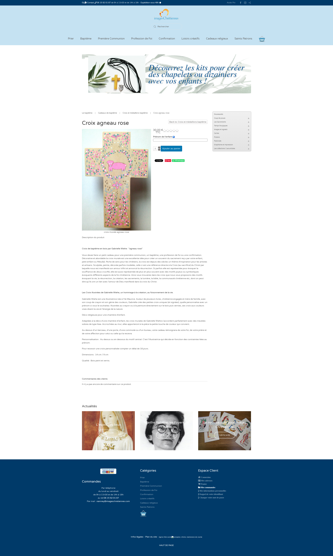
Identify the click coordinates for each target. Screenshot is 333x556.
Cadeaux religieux (149, 503)
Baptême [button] (85, 38)
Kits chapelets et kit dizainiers (166, 64)
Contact (90, 3)
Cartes (216, 133)
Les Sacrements (220, 122)
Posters (217, 137)
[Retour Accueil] (166, 14)
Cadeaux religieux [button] (217, 38)
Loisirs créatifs (147, 498)
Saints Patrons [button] (243, 38)
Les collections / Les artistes (224, 148)
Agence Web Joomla (165, 537)
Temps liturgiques (221, 126)
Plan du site (151, 537)
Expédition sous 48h (150, 3)
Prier (71, 38)
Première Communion (151, 486)
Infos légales (137, 537)
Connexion (206, 477)
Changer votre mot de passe (211, 497)
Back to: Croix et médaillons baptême (187, 122)
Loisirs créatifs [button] (190, 38)
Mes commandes (208, 487)
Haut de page (166, 545)
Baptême (144, 481)
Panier (204, 484)
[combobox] (166, 27)
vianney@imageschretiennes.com (113, 501)
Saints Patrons (147, 507)
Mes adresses (206, 481)
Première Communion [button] (111, 38)
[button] (249, 118)
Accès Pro (231, 3)
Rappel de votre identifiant (211, 494)
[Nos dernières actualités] (83, 3)
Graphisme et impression (223, 145)
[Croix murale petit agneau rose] (116, 179)
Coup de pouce (219, 118)
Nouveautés (218, 114)
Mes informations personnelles (212, 491)
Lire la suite (155, 80)
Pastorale (217, 141)
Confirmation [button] (167, 38)
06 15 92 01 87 (103, 3)
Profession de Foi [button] (141, 38)
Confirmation (146, 494)
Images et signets (220, 129)
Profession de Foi (148, 490)
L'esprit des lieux (108, 425)
